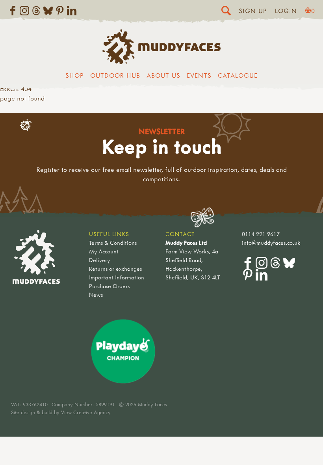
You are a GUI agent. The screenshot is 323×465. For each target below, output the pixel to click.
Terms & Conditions (113, 242)
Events (199, 75)
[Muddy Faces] (161, 62)
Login (286, 11)
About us (163, 75)
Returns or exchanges (115, 268)
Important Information (116, 277)
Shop (74, 75)
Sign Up (253, 11)
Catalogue (238, 75)
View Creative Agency (86, 412)
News (96, 294)
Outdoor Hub (115, 75)
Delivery (99, 260)
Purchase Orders (109, 286)
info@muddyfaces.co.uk (271, 242)
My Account (104, 251)
